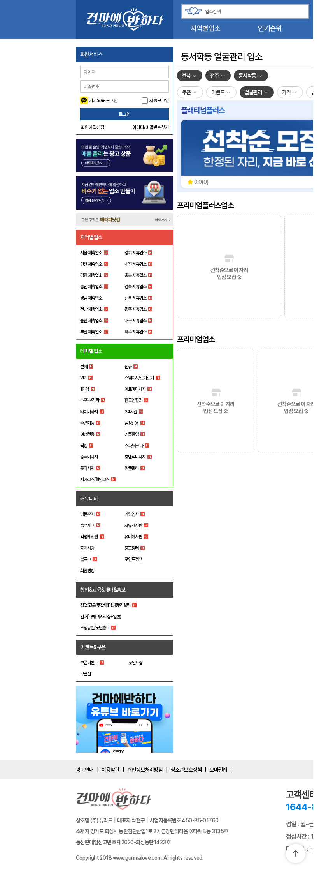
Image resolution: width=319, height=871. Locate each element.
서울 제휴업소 (91, 253)
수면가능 (87, 423)
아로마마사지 (134, 389)
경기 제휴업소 (135, 253)
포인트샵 (135, 662)
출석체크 (87, 525)
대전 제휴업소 (135, 264)
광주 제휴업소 (135, 309)
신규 (127, 366)
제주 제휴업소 (135, 332)
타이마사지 (89, 411)
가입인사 (131, 514)
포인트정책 (133, 559)
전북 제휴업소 (135, 298)
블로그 (85, 559)
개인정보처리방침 (145, 770)
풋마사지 (87, 468)
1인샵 (84, 389)
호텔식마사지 (134, 457)
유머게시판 (133, 537)
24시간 (130, 411)
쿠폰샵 (85, 674)
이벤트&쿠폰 (93, 647)
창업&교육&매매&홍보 (103, 590)
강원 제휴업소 (91, 275)
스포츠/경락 (89, 400)
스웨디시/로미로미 (139, 378)
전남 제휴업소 (91, 309)
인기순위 (270, 28)
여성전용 (87, 434)
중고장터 (131, 548)
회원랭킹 (87, 570)
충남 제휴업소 (91, 286)
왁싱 (83, 445)
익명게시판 (89, 537)
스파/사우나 (133, 445)
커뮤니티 (89, 498)
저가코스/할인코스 (94, 479)
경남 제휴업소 (91, 298)
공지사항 (87, 548)
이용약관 (110, 770)
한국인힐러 (133, 400)
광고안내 (85, 770)
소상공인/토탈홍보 (94, 628)
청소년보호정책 (186, 770)
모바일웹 (218, 770)
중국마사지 (89, 457)
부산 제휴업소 (91, 332)
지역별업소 (205, 28)
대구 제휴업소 (135, 320)
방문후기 (87, 514)
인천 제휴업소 (91, 264)
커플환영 (131, 434)
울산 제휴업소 (91, 320)
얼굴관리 (131, 468)
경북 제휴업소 (135, 286)
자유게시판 (133, 525)
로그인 (124, 114)
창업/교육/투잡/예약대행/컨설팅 (105, 605)
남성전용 (131, 423)
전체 (83, 366)
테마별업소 (91, 351)
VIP (83, 378)
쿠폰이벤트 (89, 662)
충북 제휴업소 (135, 275)
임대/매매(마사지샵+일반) (100, 616)
